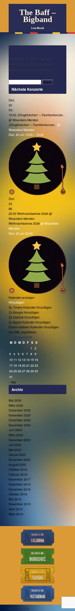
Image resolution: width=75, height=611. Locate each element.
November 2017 (20, 479)
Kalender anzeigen (22, 297)
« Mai (12, 382)
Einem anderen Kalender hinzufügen (34, 327)
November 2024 (20, 425)
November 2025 (20, 415)
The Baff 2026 (20, 608)
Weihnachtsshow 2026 (24, 223)
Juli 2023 (15, 445)
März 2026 (16, 405)
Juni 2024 (15, 430)
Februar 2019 (18, 474)
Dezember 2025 (20, 410)
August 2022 (17, 464)
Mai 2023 (15, 450)
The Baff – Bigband (37, 16)
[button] (16, 302)
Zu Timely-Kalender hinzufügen (30, 307)
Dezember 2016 (20, 484)
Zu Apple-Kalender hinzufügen (30, 322)
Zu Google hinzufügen (24, 312)
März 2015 (16, 514)
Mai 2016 (15, 499)
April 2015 (16, 509)
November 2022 (20, 459)
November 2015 (20, 504)
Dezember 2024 (20, 420)
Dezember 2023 (20, 440)
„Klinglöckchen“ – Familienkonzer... (32, 125)
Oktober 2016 (18, 494)
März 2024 (16, 435)
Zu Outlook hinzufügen (24, 317)
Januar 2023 (17, 454)
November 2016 (20, 489)
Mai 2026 (15, 400)
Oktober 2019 (18, 469)
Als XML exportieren (22, 332)
